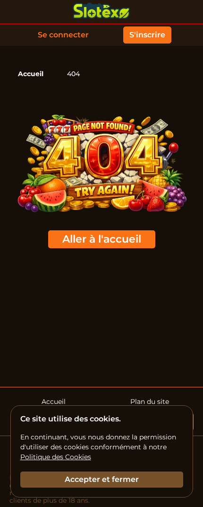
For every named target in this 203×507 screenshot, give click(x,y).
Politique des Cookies (55, 457)
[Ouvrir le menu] (189, 12)
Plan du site (149, 401)
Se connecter (63, 34)
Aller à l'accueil (101, 239)
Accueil (30, 74)
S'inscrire (147, 34)
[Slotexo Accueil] (101, 11)
